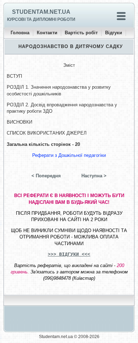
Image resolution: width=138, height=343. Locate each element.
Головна (20, 32)
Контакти (47, 32)
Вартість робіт (81, 32)
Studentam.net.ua (41, 12)
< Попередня (46, 175)
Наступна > (94, 175)
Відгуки (113, 32)
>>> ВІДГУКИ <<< (69, 254)
